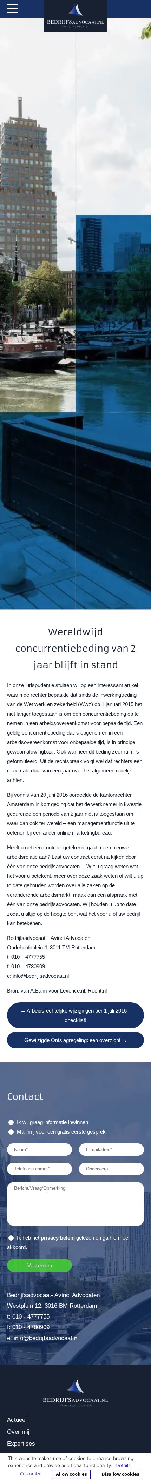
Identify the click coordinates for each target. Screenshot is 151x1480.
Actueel (17, 1419)
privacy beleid (58, 1238)
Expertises (21, 1443)
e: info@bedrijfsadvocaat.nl (43, 1338)
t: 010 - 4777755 (28, 1316)
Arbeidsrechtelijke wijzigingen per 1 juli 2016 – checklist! (75, 1015)
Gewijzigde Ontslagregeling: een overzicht (75, 1040)
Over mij (18, 1431)
